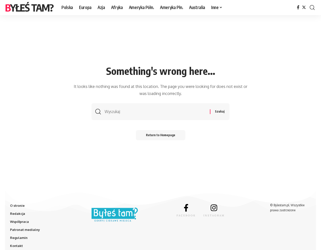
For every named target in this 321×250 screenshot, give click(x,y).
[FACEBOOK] (186, 208)
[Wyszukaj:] (155, 111)
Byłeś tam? (29, 8)
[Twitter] (304, 7)
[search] (312, 7)
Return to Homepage (160, 135)
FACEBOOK (186, 215)
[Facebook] (298, 7)
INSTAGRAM (214, 215)
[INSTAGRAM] (214, 208)
